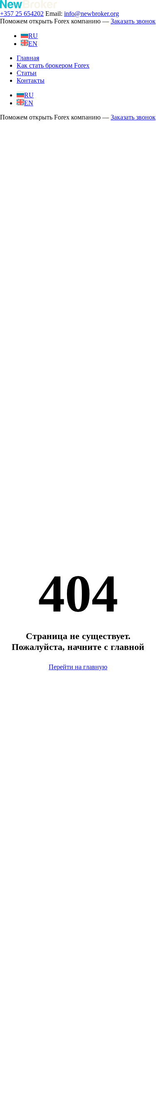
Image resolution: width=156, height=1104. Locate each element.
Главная (28, 57)
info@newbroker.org (91, 13)
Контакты (31, 80)
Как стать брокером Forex (53, 65)
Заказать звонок (133, 21)
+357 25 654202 (22, 13)
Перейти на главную (78, 666)
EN (32, 43)
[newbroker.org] (28, 6)
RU (33, 35)
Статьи (27, 72)
